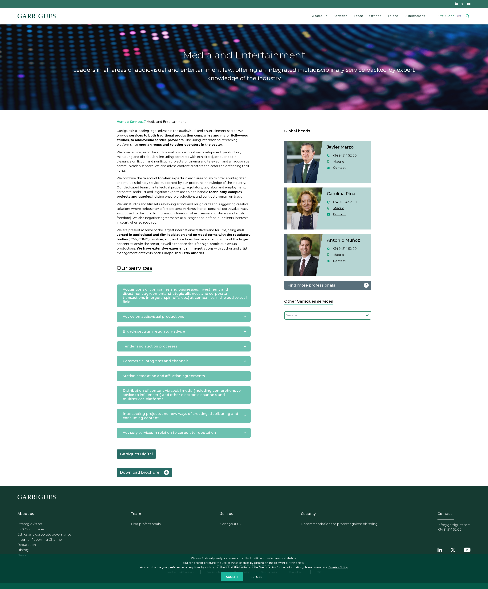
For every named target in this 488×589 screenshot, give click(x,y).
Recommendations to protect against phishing (339, 524)
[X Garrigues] (453, 549)
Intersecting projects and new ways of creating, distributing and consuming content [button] (180, 416)
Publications (414, 16)
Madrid (338, 161)
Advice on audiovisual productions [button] (153, 316)
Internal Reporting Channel (40, 539)
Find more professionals (311, 285)
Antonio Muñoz (343, 240)
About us (319, 16)
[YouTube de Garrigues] (468, 4)
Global (450, 16)
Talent (393, 16)
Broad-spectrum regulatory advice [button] (154, 331)
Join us (226, 514)
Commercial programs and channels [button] (155, 361)
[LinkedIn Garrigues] (439, 549)
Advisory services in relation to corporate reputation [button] (169, 433)
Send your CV (231, 524)
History (23, 550)
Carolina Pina (341, 193)
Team (358, 16)
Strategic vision (30, 524)
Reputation (27, 545)
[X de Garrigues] (462, 4)
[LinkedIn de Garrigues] (456, 4)
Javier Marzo (340, 147)
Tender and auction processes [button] (150, 346)
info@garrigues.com (453, 525)
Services (341, 16)
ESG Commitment (32, 529)
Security (308, 514)
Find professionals (146, 524)
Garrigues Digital (136, 454)
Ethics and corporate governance (44, 534)
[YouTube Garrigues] (467, 549)
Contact (339, 168)
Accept (232, 577)
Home (121, 122)
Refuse (256, 577)
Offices (375, 16)
